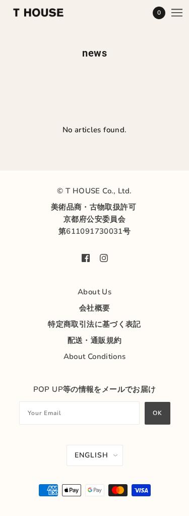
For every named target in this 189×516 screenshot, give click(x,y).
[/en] (48, 13)
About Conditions (95, 356)
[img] (86, 257)
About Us (94, 292)
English (91, 455)
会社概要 (94, 308)
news (94, 53)
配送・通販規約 (95, 340)
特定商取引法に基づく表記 (94, 324)
